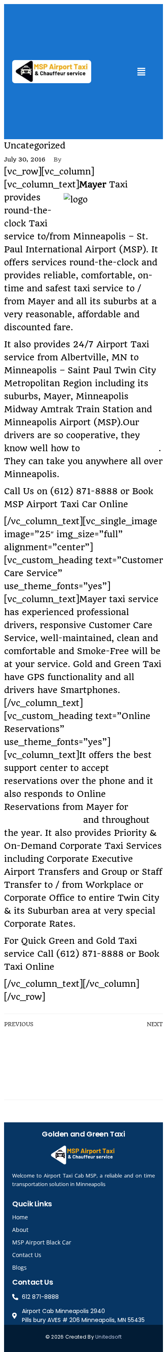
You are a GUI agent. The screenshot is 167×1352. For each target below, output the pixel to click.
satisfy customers (120, 448)
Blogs (19, 1267)
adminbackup (90, 159)
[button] (141, 71)
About (20, 1230)
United (103, 1336)
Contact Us (26, 1255)
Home (20, 1217)
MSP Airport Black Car (41, 1242)
